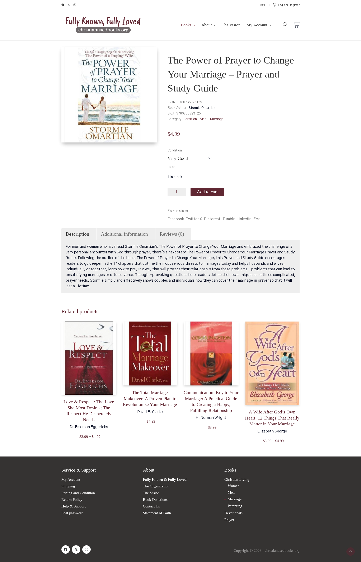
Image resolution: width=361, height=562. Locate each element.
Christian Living (236, 479)
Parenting (235, 506)
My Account (70, 479)
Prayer (229, 519)
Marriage (235, 499)
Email (258, 219)
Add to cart (207, 191)
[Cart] (297, 25)
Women (233, 486)
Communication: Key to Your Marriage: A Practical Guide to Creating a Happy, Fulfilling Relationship (211, 401)
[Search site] (285, 25)
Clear (171, 167)
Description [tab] (77, 234)
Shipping (68, 486)
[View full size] (68, 53)
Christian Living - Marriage (203, 119)
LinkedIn (244, 219)
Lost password (72, 513)
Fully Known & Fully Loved (165, 479)
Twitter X (194, 219)
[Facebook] (65, 549)
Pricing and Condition (78, 493)
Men (231, 492)
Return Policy (71, 499)
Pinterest (212, 219)
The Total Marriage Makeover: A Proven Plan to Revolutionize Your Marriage (150, 398)
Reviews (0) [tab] (172, 234)
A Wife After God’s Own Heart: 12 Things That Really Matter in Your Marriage (272, 417)
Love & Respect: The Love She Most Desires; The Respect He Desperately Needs (89, 410)
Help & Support (73, 506)
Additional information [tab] (124, 234)
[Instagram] (86, 549)
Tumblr (228, 219)
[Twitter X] (76, 549)
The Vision (151, 493)
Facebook (176, 219)
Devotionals (233, 513)
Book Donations (155, 499)
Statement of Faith (157, 513)
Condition (175, 150)
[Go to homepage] (103, 25)
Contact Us (151, 506)
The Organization (156, 486)
